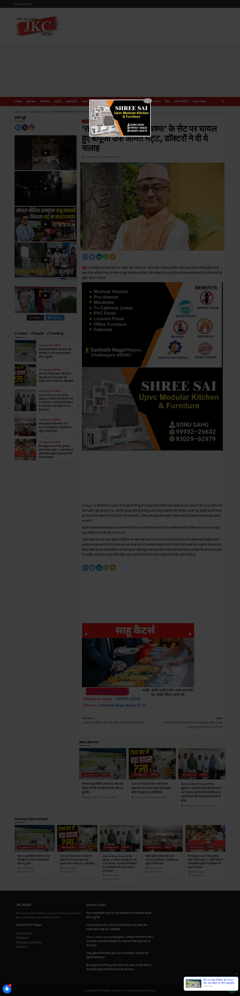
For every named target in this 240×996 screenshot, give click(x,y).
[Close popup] (147, 100)
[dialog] (120, 118)
